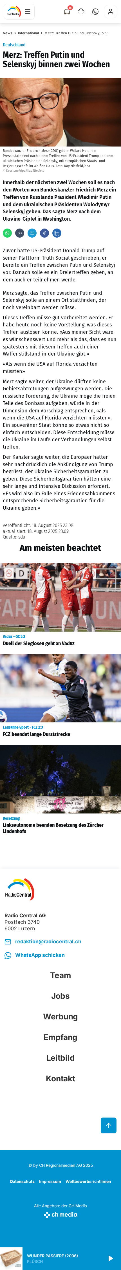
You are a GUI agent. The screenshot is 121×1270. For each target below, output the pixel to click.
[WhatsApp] (7, 233)
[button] (95, 11)
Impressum (50, 1181)
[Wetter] (81, 11)
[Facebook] (44, 233)
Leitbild (60, 1058)
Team (60, 975)
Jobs (60, 996)
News (7, 33)
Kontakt (60, 1078)
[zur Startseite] (14, 11)
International (28, 33)
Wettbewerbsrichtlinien (88, 1181)
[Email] (32, 233)
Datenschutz (22, 1181)
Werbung (60, 1016)
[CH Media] (60, 1213)
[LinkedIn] (56, 233)
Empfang (60, 1037)
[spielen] (110, 1258)
